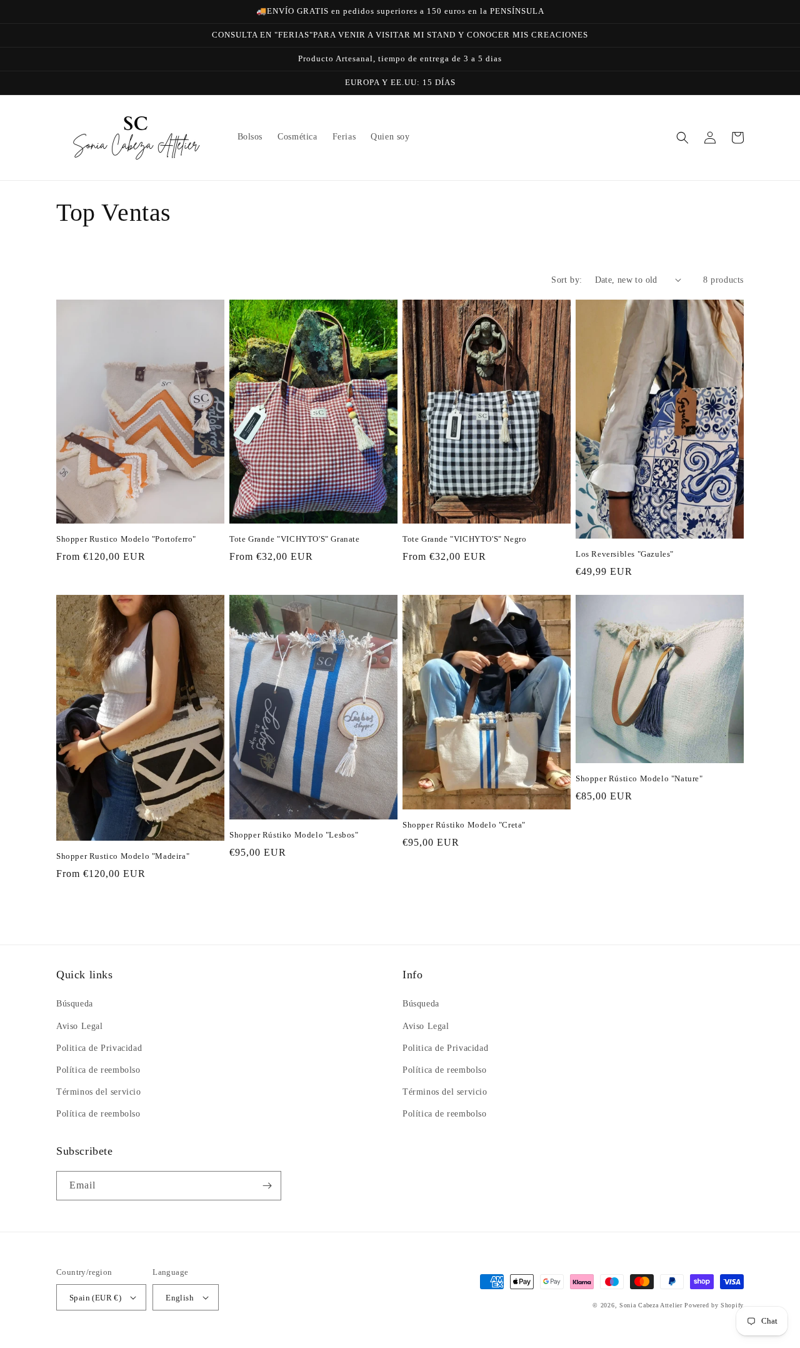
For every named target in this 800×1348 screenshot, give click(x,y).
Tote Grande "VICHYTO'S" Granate (294, 539)
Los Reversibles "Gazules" (625, 554)
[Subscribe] (267, 1185)
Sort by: (566, 280)
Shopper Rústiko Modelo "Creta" (464, 824)
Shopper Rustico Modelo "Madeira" (122, 856)
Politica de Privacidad (99, 1048)
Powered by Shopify (714, 1305)
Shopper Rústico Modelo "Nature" (639, 778)
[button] (682, 137)
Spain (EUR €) (95, 1297)
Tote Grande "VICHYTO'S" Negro (464, 539)
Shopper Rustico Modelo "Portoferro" (126, 539)
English (180, 1297)
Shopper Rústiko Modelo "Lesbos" (294, 834)
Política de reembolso (98, 1070)
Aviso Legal (79, 1026)
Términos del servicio (98, 1092)
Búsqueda (74, 1003)
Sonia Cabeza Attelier (650, 1305)
